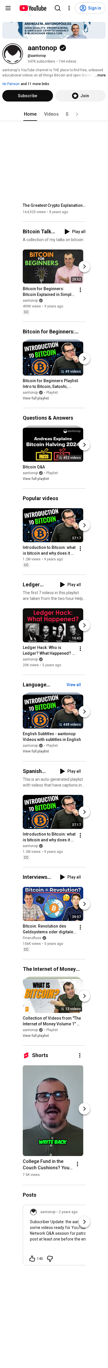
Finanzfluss (32, 938)
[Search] (57, 8)
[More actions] (80, 290)
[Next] (84, 266)
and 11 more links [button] (35, 84)
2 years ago (68, 1212)
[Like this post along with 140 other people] (32, 1258)
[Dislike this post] (49, 1258)
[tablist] (54, 114)
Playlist (52, 393)
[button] (77, 114)
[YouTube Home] (32, 8)
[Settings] (69, 8)
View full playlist (36, 398)
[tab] (30, 114)
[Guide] (8, 8)
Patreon (13, 84)
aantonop (30, 301)
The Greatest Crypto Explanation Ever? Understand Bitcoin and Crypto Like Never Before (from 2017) (54, 205)
